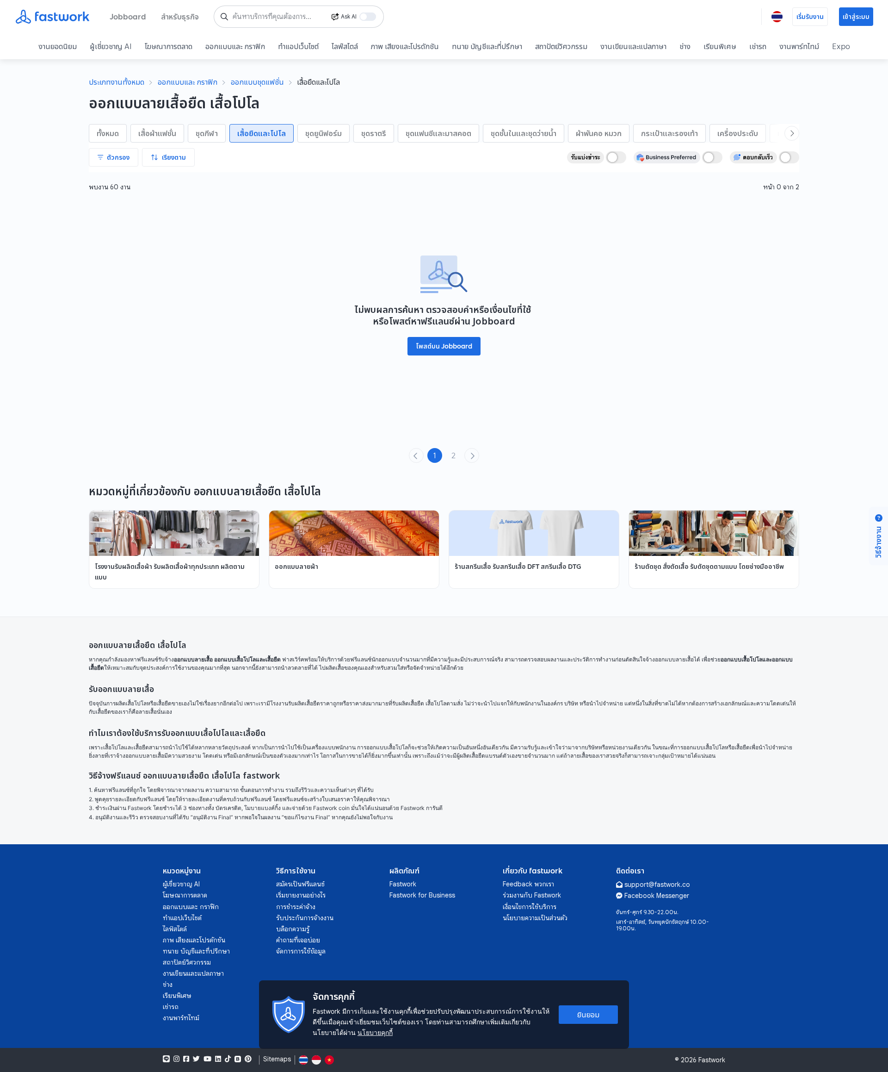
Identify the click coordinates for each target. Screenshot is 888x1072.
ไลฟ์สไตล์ (345, 46)
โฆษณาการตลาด (168, 46)
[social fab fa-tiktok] (228, 1059)
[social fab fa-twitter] (196, 1059)
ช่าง (685, 46)
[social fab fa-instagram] (176, 1059)
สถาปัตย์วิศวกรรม (561, 46)
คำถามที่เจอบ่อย (298, 940)
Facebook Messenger (656, 895)
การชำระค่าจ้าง (295, 906)
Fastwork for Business (422, 895)
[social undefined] (237, 1059)
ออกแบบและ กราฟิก (235, 46)
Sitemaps (277, 1059)
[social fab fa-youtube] (207, 1059)
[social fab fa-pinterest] (248, 1059)
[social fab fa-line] (166, 1059)
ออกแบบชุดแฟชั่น (257, 82)
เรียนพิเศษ (719, 46)
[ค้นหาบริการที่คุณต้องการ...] (224, 16)
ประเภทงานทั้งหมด (116, 82)
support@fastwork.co (657, 884)
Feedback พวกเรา (528, 884)
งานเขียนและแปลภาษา (633, 46)
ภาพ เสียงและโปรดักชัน (405, 46)
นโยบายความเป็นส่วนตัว (535, 918)
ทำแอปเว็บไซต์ (298, 46)
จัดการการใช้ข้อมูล (301, 951)
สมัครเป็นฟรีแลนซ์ (300, 884)
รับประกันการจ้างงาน (304, 918)
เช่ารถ (757, 46)
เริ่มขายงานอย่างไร (301, 895)
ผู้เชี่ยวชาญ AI (111, 46)
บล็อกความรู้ (292, 929)
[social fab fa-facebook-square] (186, 1059)
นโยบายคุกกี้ (375, 1032)
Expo (841, 46)
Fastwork (402, 884)
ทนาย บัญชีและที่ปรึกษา (487, 46)
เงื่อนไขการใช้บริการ (529, 906)
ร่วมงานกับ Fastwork (532, 895)
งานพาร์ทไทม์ (799, 46)
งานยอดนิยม (57, 46)
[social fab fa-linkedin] (218, 1059)
